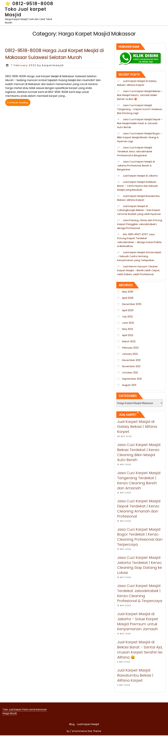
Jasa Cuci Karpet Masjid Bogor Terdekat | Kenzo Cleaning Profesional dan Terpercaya (139, 537)
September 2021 (132, 378)
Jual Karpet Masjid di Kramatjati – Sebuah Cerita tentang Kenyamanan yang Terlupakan (139, 256)
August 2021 (129, 385)
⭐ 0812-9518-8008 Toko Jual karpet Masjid (29, 9)
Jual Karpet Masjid (88, 724)
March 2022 (129, 341)
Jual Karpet (128, 415)
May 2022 (127, 329)
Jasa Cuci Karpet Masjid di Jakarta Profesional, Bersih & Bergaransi (136, 165)
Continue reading (18, 103)
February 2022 (130, 347)
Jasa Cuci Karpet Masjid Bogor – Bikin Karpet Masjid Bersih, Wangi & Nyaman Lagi (139, 137)
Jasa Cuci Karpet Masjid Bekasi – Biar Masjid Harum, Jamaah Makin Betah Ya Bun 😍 (140, 95)
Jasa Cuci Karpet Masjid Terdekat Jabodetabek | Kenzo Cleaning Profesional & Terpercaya (139, 593)
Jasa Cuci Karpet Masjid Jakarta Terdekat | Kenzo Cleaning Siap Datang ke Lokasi (139, 565)
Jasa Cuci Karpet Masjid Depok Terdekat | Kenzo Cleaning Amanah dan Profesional (138, 509)
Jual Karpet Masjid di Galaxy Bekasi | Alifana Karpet (137, 426)
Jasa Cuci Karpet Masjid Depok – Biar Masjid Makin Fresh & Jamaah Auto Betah (140, 123)
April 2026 (127, 298)
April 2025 (128, 310)
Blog (71, 724)
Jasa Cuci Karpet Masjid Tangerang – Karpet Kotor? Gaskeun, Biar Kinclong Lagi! (139, 109)
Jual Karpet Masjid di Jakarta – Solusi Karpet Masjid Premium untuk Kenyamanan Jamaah (137, 621)
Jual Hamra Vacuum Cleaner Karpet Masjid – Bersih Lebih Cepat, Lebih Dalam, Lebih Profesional (138, 270)
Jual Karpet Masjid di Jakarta (140, 175)
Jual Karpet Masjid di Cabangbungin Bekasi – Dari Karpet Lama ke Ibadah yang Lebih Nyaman (139, 210)
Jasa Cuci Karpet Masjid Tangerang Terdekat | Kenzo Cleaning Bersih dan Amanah (138, 480)
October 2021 (130, 372)
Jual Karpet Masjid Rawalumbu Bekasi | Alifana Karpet (135, 675)
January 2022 (130, 354)
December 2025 (131, 304)
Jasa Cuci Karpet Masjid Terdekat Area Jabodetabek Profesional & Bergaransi (134, 151)
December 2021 (131, 360)
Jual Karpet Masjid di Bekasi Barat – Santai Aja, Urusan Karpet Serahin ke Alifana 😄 (140, 650)
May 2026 (127, 291)
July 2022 (127, 316)
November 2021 (131, 366)
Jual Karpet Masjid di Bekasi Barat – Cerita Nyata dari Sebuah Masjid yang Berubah (137, 185)
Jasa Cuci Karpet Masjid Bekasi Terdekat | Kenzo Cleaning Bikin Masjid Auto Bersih (138, 452)
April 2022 (127, 335)
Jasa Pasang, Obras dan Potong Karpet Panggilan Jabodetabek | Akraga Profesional (139, 224)
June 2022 (128, 322)
